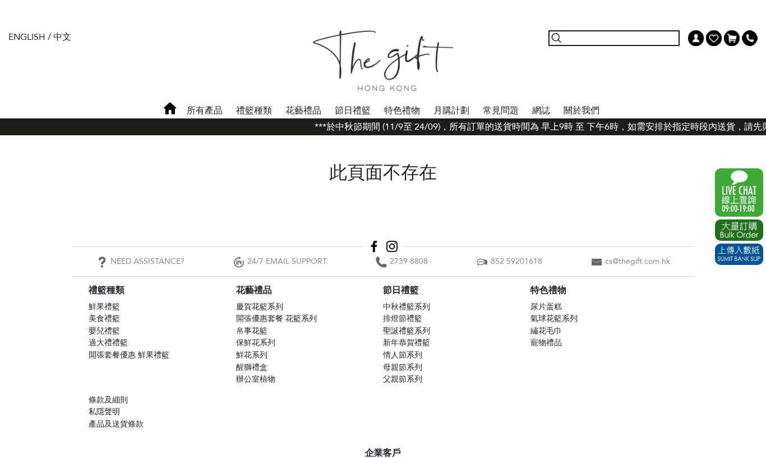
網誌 (541, 110)
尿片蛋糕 (546, 306)
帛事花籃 (251, 331)
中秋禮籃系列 (406, 306)
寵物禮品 (546, 342)
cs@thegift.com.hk (637, 261)
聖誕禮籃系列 (406, 331)
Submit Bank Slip (739, 254)
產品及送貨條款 (116, 424)
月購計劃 (451, 110)
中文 (62, 37)
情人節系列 (402, 355)
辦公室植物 (255, 379)
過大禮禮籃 (108, 342)
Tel (750, 38)
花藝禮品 (303, 110)
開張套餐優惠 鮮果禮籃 (129, 355)
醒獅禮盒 (251, 367)
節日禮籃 (353, 110)
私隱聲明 (104, 411)
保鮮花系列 (255, 342)
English (26, 37)
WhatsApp (739, 192)
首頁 (170, 108)
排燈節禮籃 (402, 318)
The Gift (383, 60)
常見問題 (501, 110)
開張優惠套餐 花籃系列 (276, 318)
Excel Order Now (739, 230)
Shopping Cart (732, 38)
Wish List (714, 38)
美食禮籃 (104, 318)
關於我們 (581, 110)
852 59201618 (516, 261)
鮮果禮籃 (104, 306)
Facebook (374, 246)
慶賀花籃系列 (259, 306)
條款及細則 (108, 400)
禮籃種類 (254, 110)
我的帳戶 (696, 38)
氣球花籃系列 (554, 318)
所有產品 (205, 110)
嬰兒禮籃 (104, 331)
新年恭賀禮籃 (406, 342)
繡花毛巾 (546, 331)
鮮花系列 (251, 355)
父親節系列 (402, 379)
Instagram (392, 246)
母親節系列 (402, 367)
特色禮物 (402, 110)
